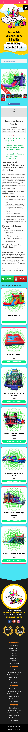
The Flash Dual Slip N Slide (14, 474)
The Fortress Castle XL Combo (14, 514)
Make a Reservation (9, 279)
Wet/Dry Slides (14, 677)
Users (14, 116)
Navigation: (20, 2)
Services (14, 650)
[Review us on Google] (14, 39)
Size (14, 111)
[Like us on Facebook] (10, 39)
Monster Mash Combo (9, 61)
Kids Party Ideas (14, 663)
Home (3, 60)
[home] (2, 2)
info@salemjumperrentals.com (14, 612)
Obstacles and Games (14, 675)
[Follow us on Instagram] (17, 39)
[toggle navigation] (25, 2)
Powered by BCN (14, 729)
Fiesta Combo (14, 315)
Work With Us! (14, 658)
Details (14, 107)
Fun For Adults (14, 680)
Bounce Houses (11, 60)
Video (14, 109)
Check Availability (22, 279)
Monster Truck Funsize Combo (14, 434)
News (14, 660)
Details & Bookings (14, 322)
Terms (14, 653)
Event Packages (14, 646)
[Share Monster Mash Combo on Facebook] (14, 103)
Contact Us (14, 47)
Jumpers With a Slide (14, 672)
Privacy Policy (14, 648)
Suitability (14, 113)
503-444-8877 (14, 35)
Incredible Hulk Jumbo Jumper (14, 395)
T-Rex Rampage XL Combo (14, 554)
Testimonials (14, 656)
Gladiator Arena (14, 355)
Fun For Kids (14, 682)
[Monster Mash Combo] (14, 81)
